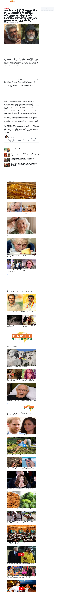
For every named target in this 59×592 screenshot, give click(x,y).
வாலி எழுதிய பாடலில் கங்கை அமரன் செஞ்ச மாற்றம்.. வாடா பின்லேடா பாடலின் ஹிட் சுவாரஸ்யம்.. (24, 149)
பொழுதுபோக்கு (8, 6)
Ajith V (8, 22)
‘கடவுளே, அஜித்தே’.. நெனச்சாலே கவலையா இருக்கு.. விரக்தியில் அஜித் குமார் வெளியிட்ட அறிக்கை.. (23, 159)
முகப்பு (5, 6)
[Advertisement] (21, 51)
